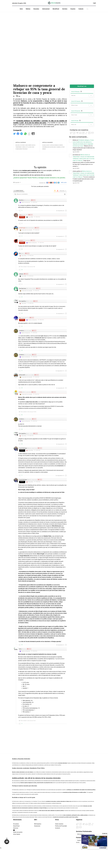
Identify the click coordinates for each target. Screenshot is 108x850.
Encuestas (36, 9)
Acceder (65, 182)
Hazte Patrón (32, 178)
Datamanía (37, 826)
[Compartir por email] (33, 133)
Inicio (21, 9)
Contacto (80, 9)
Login (94, 3)
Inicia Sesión (16, 834)
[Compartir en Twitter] (14, 133)
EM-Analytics (37, 824)
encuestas (54, 801)
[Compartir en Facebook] (18, 133)
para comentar (32, 170)
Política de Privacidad (61, 826)
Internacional (45, 9)
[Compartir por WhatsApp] (25, 133)
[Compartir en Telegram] (21, 133)
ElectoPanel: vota (82, 86)
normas (25, 170)
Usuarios (72, 9)
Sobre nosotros (59, 824)
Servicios (64, 9)
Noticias (28, 9)
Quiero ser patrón (17, 832)
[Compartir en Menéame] (29, 133)
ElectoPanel (56, 9)
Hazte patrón (80, 840)
